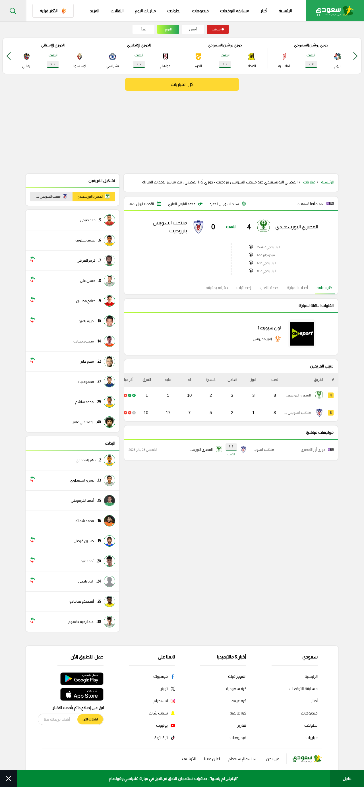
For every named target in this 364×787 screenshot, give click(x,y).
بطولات (174, 11)
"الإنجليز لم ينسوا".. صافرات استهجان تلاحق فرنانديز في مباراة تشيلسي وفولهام (173, 778)
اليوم (168, 29)
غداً (143, 29)
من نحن (272, 759)
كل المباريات (182, 84)
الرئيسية (285, 11)
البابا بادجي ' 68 (266, 263)
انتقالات (117, 11)
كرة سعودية (236, 688)
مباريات (309, 182)
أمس (193, 29)
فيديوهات (200, 11)
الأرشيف (189, 759)
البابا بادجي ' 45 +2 (268, 247)
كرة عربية (238, 701)
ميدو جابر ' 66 (266, 255)
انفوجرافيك (237, 676)
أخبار (263, 11)
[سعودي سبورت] (335, 10)
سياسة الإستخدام (242, 759)
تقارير (241, 725)
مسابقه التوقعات (234, 11)
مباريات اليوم (145, 11)
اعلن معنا (212, 759)
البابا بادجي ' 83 (266, 271)
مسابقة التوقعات (303, 688)
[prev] (355, 56)
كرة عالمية (238, 713)
